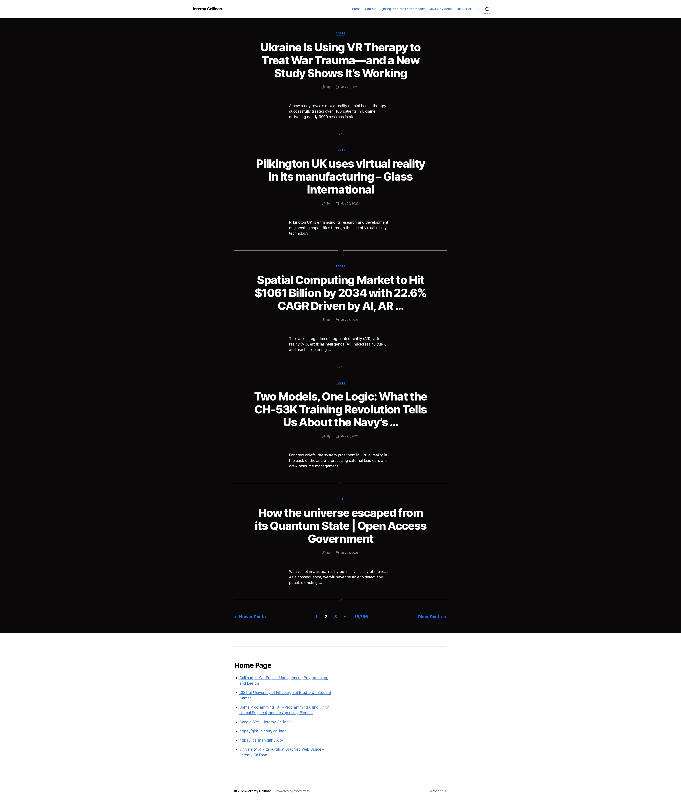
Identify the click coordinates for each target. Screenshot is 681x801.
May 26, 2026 (349, 87)
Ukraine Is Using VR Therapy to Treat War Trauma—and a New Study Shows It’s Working (340, 60)
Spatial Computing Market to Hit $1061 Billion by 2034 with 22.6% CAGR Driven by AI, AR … (340, 293)
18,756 (361, 616)
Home (356, 9)
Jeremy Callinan (207, 9)
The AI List (463, 9)
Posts (340, 33)
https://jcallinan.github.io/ (261, 740)
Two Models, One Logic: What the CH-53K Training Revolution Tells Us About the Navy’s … (340, 409)
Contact (371, 9)
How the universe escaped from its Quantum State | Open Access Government (341, 525)
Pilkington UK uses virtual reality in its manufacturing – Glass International (340, 176)
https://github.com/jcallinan (262, 731)
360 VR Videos (441, 9)
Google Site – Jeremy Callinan (265, 722)
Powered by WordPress (293, 791)
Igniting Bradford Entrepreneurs (403, 9)
